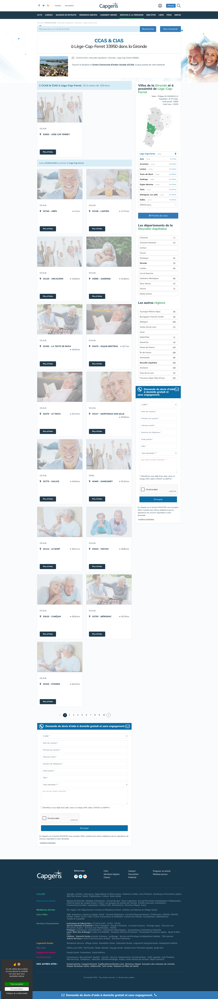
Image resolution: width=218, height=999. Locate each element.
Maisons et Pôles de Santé (126, 966)
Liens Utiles (42, 914)
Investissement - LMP (142, 957)
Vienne (157, 288)
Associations (149, 916)
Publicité (132, 877)
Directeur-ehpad (133, 964)
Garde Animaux (99, 936)
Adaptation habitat (168, 943)
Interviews (89, 894)
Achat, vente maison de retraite (134, 959)
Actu (39, 15)
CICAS (117, 923)
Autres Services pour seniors (96, 938)
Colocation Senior (124, 943)
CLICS (96, 916)
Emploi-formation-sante (78, 966)
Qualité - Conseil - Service (105, 957)
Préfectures (156, 914)
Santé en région (90, 914)
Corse (142, 332)
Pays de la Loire (157, 373)
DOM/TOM (157, 337)
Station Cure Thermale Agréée (138, 947)
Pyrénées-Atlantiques (157, 278)
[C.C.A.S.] (59, 107)
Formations (85, 952)
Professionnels (43, 957)
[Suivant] (109, 715)
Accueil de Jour (113, 901)
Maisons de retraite (66, 15)
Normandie (157, 357)
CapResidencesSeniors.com (111, 964)
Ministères (77, 914)
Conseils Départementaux (137, 914)
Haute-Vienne (146, 294)
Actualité (40, 894)
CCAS (83, 916)
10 (104, 715)
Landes (157, 268)
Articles (79, 894)
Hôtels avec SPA (74, 947)
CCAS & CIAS (99, 923)
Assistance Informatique (114, 930)
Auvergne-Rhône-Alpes (157, 311)
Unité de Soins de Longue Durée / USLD (85, 903)
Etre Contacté (170, 29)
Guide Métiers (98, 952)
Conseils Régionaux (115, 914)
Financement (124, 957)
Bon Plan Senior (74, 896)
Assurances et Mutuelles (111, 916)
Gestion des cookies (126, 977)
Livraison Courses (136, 925)
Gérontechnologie (109, 959)
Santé (85, 896)
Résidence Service (88, 15)
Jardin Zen (159, 947)
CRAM (70, 916)
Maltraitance (162, 916)
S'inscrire (171, 6)
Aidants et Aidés (130, 894)
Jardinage (113, 936)
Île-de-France (157, 352)
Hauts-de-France (157, 347)
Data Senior (115, 896)
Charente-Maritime (157, 242)
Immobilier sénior (107, 943)
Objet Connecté (157, 959)
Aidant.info (95, 966)
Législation (93, 905)
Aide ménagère (102, 925)
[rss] (48, 6)
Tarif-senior (107, 966)
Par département (86, 909)
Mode (98, 947)
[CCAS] (109, 454)
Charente (157, 237)
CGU (106, 871)
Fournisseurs (73, 957)
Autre (143, 905)
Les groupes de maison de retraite (121, 903)
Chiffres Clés (105, 905)
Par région (71, 909)
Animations (160, 903)
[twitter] (43, 6)
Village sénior (91, 943)
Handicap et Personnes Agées (167, 894)
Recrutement (86, 957)
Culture (105, 896)
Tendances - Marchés (90, 959)
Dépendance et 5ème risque (108, 894)
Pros (169, 15)
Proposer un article (162, 871)
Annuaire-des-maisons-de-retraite (158, 964)
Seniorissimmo (73, 964)
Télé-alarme (167, 936)
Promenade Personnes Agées (153, 932)
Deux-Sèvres (157, 283)
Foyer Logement (129, 901)
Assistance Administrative (89, 930)
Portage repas (153, 925)
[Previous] (60, 715)
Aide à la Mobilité (101, 932)
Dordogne (157, 258)
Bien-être (151, 15)
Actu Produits (145, 894)
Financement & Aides (77, 905)
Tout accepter (16, 984)
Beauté (105, 947)
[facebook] (39, 6)
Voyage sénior (116, 947)
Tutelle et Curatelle (76, 918)
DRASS (166, 914)
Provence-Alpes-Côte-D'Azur (157, 378)
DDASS (174, 914)
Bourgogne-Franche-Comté (157, 317)
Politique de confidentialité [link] (17, 993)
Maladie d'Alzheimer (95, 901)
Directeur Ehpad (132, 905)
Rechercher (148, 29)
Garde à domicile (119, 925)
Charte (107, 877)
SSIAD (113, 927)
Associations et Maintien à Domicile (144, 930)
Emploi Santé (73, 952)
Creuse (143, 253)
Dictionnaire (118, 905)
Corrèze (143, 248)
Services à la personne (131, 15)
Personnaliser (16, 989)
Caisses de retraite (133, 916)
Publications (95, 896)
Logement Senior (108, 15)
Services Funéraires (121, 938)
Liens (161, 15)
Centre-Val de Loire (157, 327)
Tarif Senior (88, 947)
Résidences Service (45, 910)
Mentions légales (112, 874)
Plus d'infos (48, 152)
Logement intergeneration (145, 943)
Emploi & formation (46, 952)
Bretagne (157, 322)
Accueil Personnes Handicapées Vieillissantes (159, 901)
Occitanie (157, 368)
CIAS (90, 916)
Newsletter (69, 5)
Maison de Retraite (76, 901)
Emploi (177, 15)
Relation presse (160, 874)
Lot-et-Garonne (146, 273)
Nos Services (73, 959)
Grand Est (157, 342)
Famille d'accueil (146, 903)
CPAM (77, 916)
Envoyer (84, 828)
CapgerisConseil (89, 964)
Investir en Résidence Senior (108, 909)
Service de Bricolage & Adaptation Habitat (140, 936)
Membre (161, 6)
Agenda (49, 15)
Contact (58, 5)
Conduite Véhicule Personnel (124, 932)
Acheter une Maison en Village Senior (139, 909)
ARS (69, 914)
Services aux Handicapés (96, 927)
